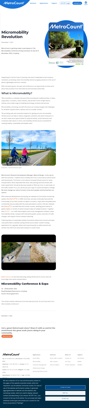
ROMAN (80, 365)
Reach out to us (6, 277)
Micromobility (36, 361)
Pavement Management (39, 365)
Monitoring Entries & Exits (40, 371)
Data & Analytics (54, 365)
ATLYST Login (65, 3)
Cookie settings (65, 387)
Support (54, 3)
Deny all (65, 393)
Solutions (33, 3)
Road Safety (36, 358)
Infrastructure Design (39, 368)
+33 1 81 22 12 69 (12, 369)
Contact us (77, 3)
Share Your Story (7, 336)
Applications (44, 3)
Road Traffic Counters (56, 358)
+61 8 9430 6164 (9, 358)
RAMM (79, 361)
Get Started (81, 358)
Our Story (67, 361)
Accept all (65, 398)
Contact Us (68, 358)
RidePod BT (8, 206)
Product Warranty (70, 365)
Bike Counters (54, 361)
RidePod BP (13, 199)
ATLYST (7, 211)
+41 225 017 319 (14, 375)
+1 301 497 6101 (13, 364)
